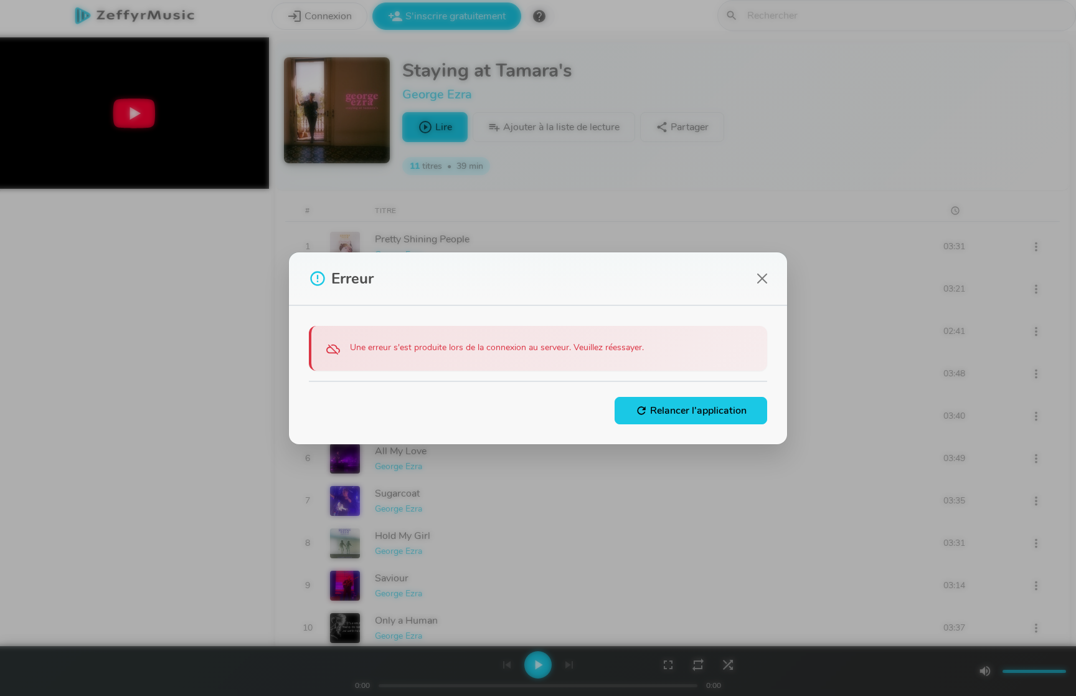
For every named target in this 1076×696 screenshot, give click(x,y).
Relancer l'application (691, 410)
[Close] (762, 278)
